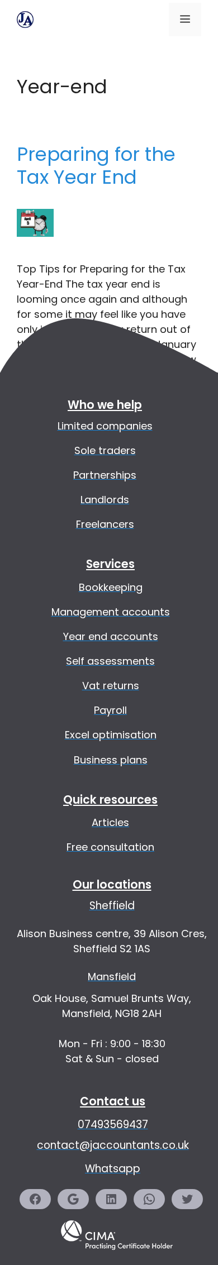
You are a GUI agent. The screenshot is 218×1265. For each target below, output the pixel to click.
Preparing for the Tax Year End (96, 165)
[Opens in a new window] (117, 1257)
